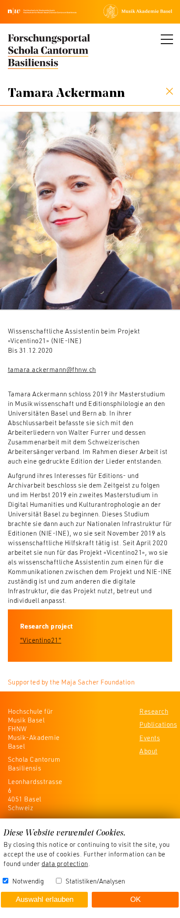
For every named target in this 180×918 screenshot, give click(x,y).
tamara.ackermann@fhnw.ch (52, 369)
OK (135, 899)
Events (149, 737)
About (148, 750)
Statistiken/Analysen (95, 881)
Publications (158, 724)
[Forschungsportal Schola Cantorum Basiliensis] (49, 51)
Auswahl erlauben (44, 899)
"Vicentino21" (41, 640)
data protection (65, 863)
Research (153, 711)
